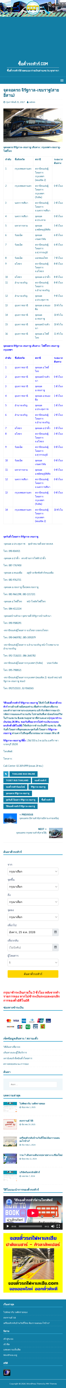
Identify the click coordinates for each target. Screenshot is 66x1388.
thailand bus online (23, 774)
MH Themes (51, 1384)
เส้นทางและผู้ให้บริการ (15, 1052)
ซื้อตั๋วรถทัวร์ (46, 800)
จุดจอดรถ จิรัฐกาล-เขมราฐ (17, 793)
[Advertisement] (33, 37)
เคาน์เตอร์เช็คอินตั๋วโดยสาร (17, 1058)
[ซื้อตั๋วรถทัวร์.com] (33, 14)
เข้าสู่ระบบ (8, 1339)
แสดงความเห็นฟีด (11, 1349)
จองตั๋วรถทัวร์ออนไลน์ (15, 787)
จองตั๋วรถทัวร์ (40, 780)
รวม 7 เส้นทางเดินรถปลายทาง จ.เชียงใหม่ (40, 1155)
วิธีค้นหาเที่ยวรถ (11, 1047)
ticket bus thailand (17, 780)
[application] (33, 1213)
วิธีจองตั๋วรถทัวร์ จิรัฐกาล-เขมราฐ (20, 806)
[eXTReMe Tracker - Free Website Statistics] (6, 1374)
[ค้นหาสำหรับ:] (33, 1084)
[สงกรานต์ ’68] (10, 1127)
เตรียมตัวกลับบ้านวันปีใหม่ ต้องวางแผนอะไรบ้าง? (26, 1323)
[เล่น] (7, 1226)
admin (32, 102)
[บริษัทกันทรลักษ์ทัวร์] (10, 1179)
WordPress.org (10, 1355)
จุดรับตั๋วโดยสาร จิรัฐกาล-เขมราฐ (20, 800)
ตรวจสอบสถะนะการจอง (16, 1064)
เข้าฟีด (6, 1344)
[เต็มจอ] (58, 1226)
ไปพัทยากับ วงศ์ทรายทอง (32, 1103)
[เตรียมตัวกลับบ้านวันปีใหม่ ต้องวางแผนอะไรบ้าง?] (10, 1144)
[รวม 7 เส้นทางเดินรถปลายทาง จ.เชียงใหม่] (10, 1161)
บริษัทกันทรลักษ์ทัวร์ (29, 1172)
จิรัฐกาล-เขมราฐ (38, 787)
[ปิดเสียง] (52, 1226)
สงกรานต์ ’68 (26, 1120)
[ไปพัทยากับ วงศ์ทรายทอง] (10, 1110)
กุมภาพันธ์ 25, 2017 (15, 102)
